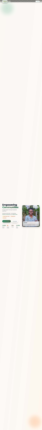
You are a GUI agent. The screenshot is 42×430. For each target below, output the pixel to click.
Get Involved (15, 221)
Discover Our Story (6, 221)
